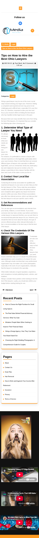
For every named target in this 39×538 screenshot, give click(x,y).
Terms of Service (10, 399)
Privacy (7, 394)
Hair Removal (9, 376)
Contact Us (8, 367)
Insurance (8, 390)
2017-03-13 (8, 63)
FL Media (5, 44)
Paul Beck (18, 63)
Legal (13, 44)
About (7, 363)
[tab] (20, 8)
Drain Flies (8, 372)
